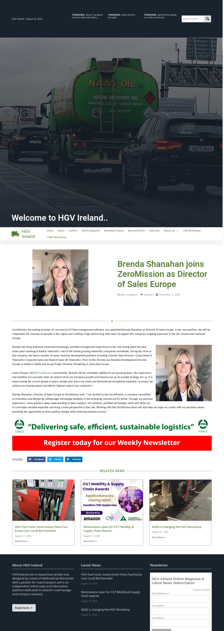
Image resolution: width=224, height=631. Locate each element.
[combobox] (193, 18)
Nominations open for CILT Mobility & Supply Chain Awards (108, 529)
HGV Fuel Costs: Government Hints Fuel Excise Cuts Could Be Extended (41, 529)
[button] (36, 459)
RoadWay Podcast (114, 230)
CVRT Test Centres (56, 237)
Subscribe (154, 230)
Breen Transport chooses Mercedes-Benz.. (87, 16)
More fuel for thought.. (121, 16)
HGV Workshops (192, 230)
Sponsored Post (136, 230)
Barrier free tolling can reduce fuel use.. (160, 16)
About (61, 230)
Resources (169, 230)
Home (50, 230)
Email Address (161, 593)
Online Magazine (91, 230)
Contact (73, 230)
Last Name (158, 618)
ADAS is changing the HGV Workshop (176, 527)
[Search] (207, 18)
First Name (158, 605)
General (148, 294)
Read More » (21, 541)
